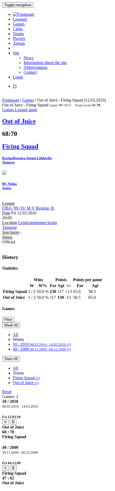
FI (15, 86)
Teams (18, 33)
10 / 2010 (42, 344)
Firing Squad (26, 377)
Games (19, 24)
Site (16, 53)
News (28, 57)
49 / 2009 (42, 349)
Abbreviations (35, 67)
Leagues (20, 19)
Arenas (19, 43)
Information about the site (45, 62)
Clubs (18, 29)
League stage (26, 109)
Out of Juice (26, 382)
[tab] (57, 426)
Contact (30, 72)
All (15, 334)
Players (19, 38)
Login (18, 77)
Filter (8, 320)
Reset (6, 391)
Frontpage (10, 100)
